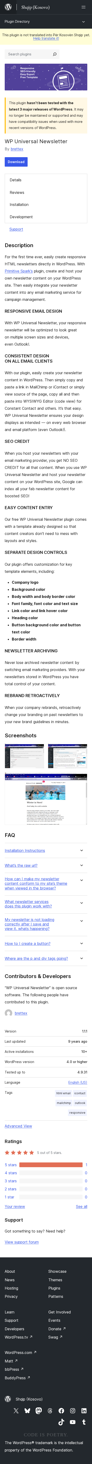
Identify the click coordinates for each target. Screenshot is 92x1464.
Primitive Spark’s (19, 271)
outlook (80, 1103)
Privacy (11, 1296)
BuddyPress (17, 1377)
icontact (79, 1093)
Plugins (54, 1288)
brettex (17, 149)
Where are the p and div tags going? (36, 958)
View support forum (22, 1242)
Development (21, 216)
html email (63, 1093)
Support (16, 229)
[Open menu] (84, 7)
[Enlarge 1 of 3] (37, 749)
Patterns (55, 1296)
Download (16, 162)
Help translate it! (46, 38)
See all (81, 1206)
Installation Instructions (25, 850)
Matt (11, 1361)
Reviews (17, 192)
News (10, 1279)
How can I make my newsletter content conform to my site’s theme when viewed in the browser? (36, 883)
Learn (9, 1312)
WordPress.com (21, 1352)
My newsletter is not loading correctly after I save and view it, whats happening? (29, 924)
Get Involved (59, 1312)
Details (15, 180)
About (10, 1271)
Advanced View (18, 1126)
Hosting (11, 1288)
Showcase (57, 1271)
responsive (77, 1112)
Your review (15, 1206)
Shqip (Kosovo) (29, 1399)
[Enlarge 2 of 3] (81, 749)
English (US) (77, 1082)
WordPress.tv (19, 1337)
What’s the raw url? (21, 865)
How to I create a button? (27, 943)
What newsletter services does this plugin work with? (28, 903)
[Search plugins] (54, 54)
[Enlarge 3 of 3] (81, 778)
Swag (55, 1337)
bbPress (14, 1369)
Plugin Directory (17, 21)
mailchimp (64, 1103)
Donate (57, 1328)
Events (54, 1320)
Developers (14, 1328)
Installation (19, 204)
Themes (55, 1279)
